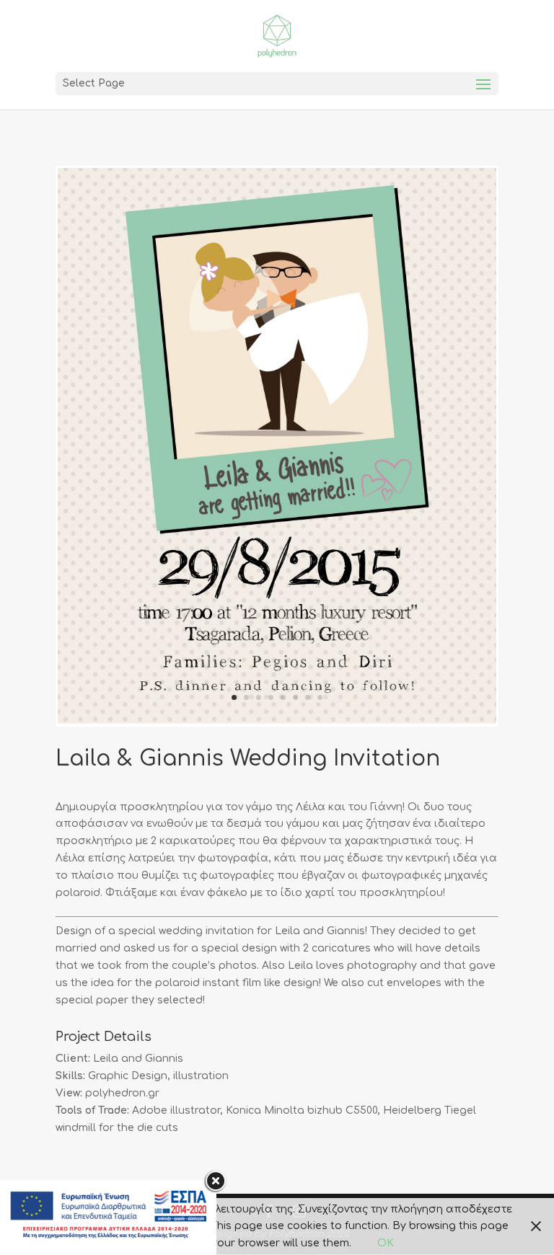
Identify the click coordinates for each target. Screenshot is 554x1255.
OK (385, 1243)
